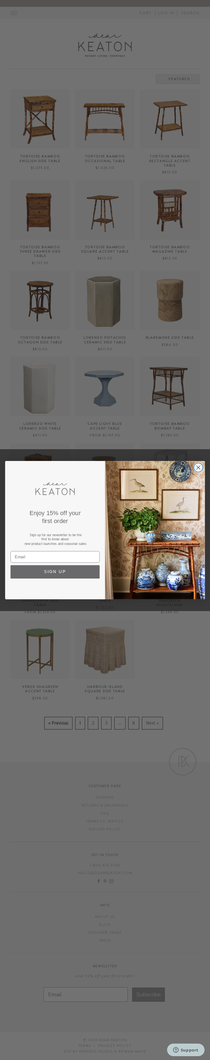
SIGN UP (55, 572)
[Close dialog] (198, 467)
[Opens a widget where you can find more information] (186, 1050)
